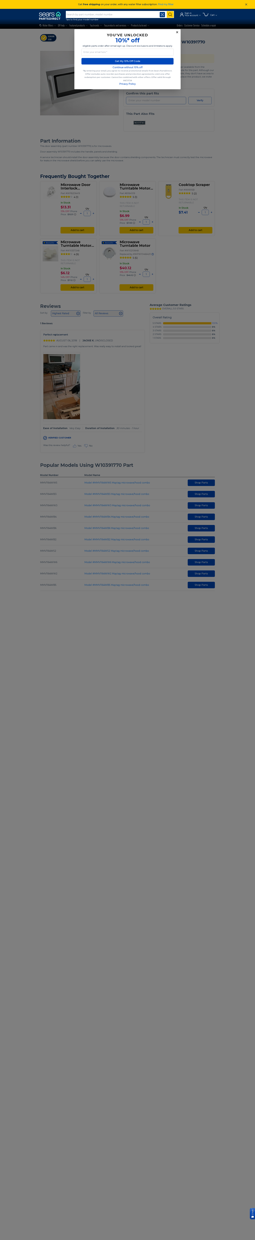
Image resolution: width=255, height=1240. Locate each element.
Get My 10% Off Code (127, 61)
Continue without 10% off (128, 67)
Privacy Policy (127, 83)
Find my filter (166, 4)
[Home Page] (51, 15)
